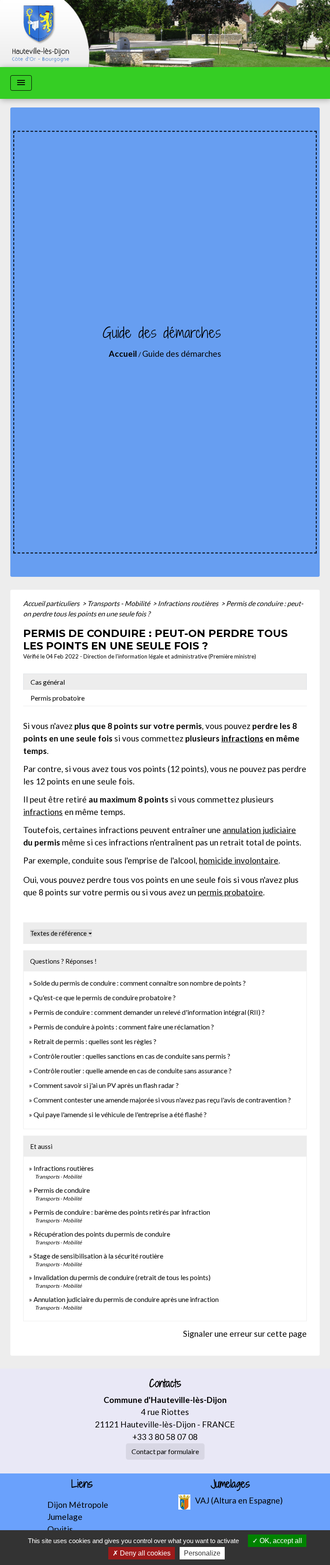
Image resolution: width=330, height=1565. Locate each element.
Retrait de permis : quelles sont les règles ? (95, 1041)
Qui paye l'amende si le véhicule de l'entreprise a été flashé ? (120, 1114)
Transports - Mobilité (119, 603)
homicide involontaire (238, 860)
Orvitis (60, 1529)
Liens (82, 1484)
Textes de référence (58, 933)
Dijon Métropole (77, 1505)
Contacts (165, 1383)
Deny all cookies (144, 1553)
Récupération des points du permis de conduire (102, 1234)
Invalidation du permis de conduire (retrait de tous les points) (122, 1277)
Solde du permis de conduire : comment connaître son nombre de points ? (140, 983)
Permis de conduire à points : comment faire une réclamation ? (124, 1027)
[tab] (165, 682)
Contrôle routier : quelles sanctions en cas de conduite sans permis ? (132, 1056)
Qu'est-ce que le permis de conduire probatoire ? (105, 997)
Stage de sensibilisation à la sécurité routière (98, 1256)
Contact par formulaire (165, 1451)
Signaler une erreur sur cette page (245, 1333)
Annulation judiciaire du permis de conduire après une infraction (126, 1299)
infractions (242, 738)
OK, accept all (280, 1540)
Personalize (202, 1553)
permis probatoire (230, 892)
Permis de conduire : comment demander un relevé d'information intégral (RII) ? (149, 1012)
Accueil (123, 353)
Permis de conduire (62, 1190)
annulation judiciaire (259, 830)
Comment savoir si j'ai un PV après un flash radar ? (106, 1085)
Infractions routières (189, 603)
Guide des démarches (181, 353)
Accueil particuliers (52, 603)
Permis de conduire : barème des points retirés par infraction (122, 1212)
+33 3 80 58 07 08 (165, 1437)
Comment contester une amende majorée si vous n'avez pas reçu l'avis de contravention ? (162, 1100)
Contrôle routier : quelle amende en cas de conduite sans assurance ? (133, 1070)
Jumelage (64, 1517)
